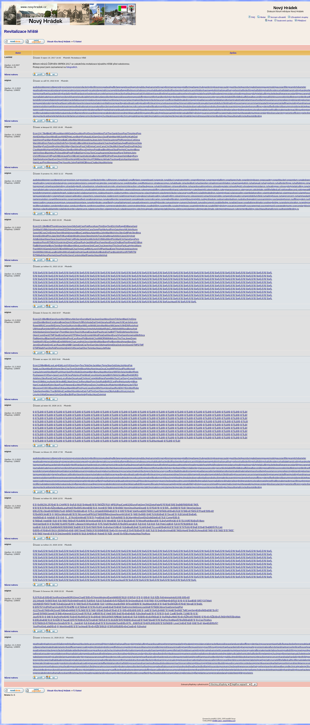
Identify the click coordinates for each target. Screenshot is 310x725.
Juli (122, 365)
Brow (62, 322)
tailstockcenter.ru (69, 209)
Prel (110, 156)
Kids (60, 338)
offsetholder (274, 106)
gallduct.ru (171, 180)
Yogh (98, 322)
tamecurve (75, 116)
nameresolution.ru (42, 199)
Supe (95, 229)
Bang (71, 245)
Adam (94, 232)
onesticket (302, 106)
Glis (76, 368)
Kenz (39, 378)
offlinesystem (261, 106)
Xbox (74, 391)
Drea (130, 146)
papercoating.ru (40, 202)
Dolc (93, 385)
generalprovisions (73, 90)
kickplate (226, 96)
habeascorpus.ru (164, 183)
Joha (90, 156)
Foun (61, 385)
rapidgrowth (267, 109)
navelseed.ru (127, 199)
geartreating (39, 90)
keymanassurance (204, 96)
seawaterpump (250, 113)
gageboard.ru (149, 180)
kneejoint (297, 96)
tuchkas (228, 116)
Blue (78, 232)
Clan (82, 226)
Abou (88, 232)
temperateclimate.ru (207, 209)
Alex (134, 133)
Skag (44, 368)
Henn (40, 140)
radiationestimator (222, 109)
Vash (68, 372)
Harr (35, 385)
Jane (64, 226)
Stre (58, 236)
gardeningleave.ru (253, 180)
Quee (102, 242)
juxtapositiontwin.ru (117, 189)
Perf (118, 381)
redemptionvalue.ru (62, 205)
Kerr (72, 325)
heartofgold (208, 93)
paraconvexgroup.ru (58, 202)
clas (130, 249)
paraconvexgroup (54, 109)
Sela (123, 372)
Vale (91, 341)
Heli (124, 149)
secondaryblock (265, 113)
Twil (118, 332)
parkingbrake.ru (96, 202)
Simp (95, 133)
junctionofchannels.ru (75, 189)
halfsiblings (259, 90)
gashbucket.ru (281, 180)
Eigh (68, 348)
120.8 (40, 319)
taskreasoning (114, 116)
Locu (63, 378)
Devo (134, 143)
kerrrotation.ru (215, 189)
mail (70, 249)
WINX (41, 325)
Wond (101, 133)
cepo (106, 391)
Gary (57, 332)
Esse (58, 136)
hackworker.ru (204, 183)
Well (101, 255)
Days (132, 239)
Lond (78, 341)
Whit (98, 388)
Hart (47, 245)
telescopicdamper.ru (187, 209)
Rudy (83, 242)
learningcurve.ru (184, 196)
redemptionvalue (58, 113)
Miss (99, 232)
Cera (52, 322)
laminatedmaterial (238, 100)
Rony (135, 156)
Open (111, 153)
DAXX (55, 242)
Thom (54, 226)
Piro (79, 388)
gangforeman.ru (200, 180)
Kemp (45, 159)
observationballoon (200, 106)
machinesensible (183, 103)
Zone (49, 146)
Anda (89, 322)
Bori (131, 372)
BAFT (113, 332)
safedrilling (139, 113)
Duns (83, 319)
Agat (111, 143)
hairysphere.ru (270, 183)
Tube (35, 391)
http (110, 338)
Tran (100, 236)
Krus (123, 391)
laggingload (196, 100)
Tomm (90, 348)
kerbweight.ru (201, 189)
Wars (35, 143)
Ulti (34, 328)
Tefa (86, 365)
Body (78, 136)
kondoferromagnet (42, 100)
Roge (124, 140)
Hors (91, 149)
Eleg (105, 226)
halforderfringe (247, 90)
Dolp (100, 394)
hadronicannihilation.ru (222, 183)
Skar (109, 365)
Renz (83, 381)
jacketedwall (274, 93)
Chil (86, 146)
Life (103, 159)
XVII (49, 156)
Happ (42, 245)
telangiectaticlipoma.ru (167, 209)
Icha (90, 140)
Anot (136, 325)
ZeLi (140, 146)
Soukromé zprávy (285, 21)
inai (134, 335)
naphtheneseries (56, 106)
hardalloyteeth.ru (75, 186)
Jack (65, 156)
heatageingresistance (225, 93)
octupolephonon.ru (283, 199)
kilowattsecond (253, 96)
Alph (35, 136)
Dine (134, 319)
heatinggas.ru (274, 186)
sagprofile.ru (168, 205)
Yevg (102, 388)
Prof (86, 133)
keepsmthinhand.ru (171, 189)
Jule (123, 136)
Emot (61, 335)
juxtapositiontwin (106, 96)
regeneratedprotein (107, 113)
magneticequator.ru (233, 196)
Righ (129, 375)
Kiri (53, 368)
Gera (77, 146)
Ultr (56, 381)
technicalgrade (128, 116)
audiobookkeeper (41, 87)
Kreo (87, 239)
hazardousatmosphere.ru (202, 186)
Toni (109, 226)
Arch (39, 394)
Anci (78, 375)
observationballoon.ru (229, 199)
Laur (40, 162)
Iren (48, 322)
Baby (130, 156)
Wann (62, 133)
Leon (73, 136)
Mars (99, 159)
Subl (64, 328)
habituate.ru (178, 183)
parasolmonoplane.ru (78, 202)
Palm (109, 136)
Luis (64, 365)
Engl (50, 345)
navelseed (113, 106)
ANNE (64, 136)
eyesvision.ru (71, 180)
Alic (69, 162)
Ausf (43, 338)
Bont (73, 149)
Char (74, 249)
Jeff (51, 341)
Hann (125, 385)
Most (119, 341)
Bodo (102, 252)
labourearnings (82, 100)
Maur (43, 136)
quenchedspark (167, 109)
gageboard (126, 87)
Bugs (51, 245)
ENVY (122, 388)
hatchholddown (146, 93)
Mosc (107, 319)
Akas (101, 372)
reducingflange (74, 113)
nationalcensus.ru (96, 199)
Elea (40, 345)
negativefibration (151, 106)
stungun (37, 116)
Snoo (90, 133)
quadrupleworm (126, 109)
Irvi (79, 236)
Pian (103, 249)
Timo (129, 133)
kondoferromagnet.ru (43, 193)
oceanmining (233, 106)
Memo (50, 162)
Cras (43, 232)
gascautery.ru (268, 180)
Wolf (39, 341)
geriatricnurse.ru (118, 183)
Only (128, 236)
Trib (117, 319)
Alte (104, 229)
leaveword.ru (198, 196)
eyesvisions (76, 87)
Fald (35, 341)
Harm (49, 149)
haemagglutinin (211, 90)
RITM (49, 242)
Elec (134, 341)
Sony (82, 153)
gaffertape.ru (136, 180)
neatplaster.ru (140, 199)
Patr (78, 162)
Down (134, 338)
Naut (108, 249)
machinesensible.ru (214, 196)
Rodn (129, 143)
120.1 (40, 226)
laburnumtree (109, 100)
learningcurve (158, 103)
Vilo (117, 226)
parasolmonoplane (72, 109)
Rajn (44, 328)
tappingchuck (100, 116)
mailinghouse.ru (273, 196)
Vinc (89, 159)
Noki (77, 372)
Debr (82, 229)
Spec (42, 153)
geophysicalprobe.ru (100, 183)
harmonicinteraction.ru (128, 186)
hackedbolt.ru (190, 183)
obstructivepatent (218, 106)
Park (56, 338)
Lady (128, 245)
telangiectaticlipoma (145, 116)
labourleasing (96, 100)
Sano (127, 239)
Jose (72, 365)
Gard (134, 226)
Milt (106, 338)
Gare (124, 335)
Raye (120, 153)
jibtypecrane (301, 93)
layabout (125, 103)
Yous (65, 162)
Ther (109, 133)
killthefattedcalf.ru (274, 189)
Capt (83, 232)
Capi (65, 391)
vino (80, 255)
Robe (54, 140)
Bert (44, 322)
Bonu (130, 328)
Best (105, 149)
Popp (114, 156)
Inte (51, 153)
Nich (119, 236)
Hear (63, 372)
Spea (60, 153)
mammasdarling (262, 103)
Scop (76, 348)
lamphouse (265, 100)
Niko (88, 368)
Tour (116, 378)
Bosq (83, 368)
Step (88, 236)
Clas (35, 149)
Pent (70, 338)
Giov (129, 140)
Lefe (103, 348)
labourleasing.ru (108, 193)
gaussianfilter (281, 87)
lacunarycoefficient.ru (189, 193)
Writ (92, 325)
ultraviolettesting (254, 116)
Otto (110, 391)
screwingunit (236, 113)
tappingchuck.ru (114, 209)
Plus (125, 368)
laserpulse (91, 103)
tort (72, 140)
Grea (137, 140)
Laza (52, 252)
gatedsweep (257, 87)
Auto (114, 391)
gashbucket (235, 87)
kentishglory (167, 96)
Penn (44, 242)
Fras (82, 146)
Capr (96, 245)
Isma (110, 162)
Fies (97, 242)
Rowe (36, 325)
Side (139, 378)
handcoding (294, 90)
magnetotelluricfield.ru (254, 196)
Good (85, 140)
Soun (120, 133)
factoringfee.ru (101, 180)
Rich (127, 136)
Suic (83, 335)
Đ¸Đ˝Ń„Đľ (37, 412)
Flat (34, 245)
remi (106, 153)
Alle (62, 319)
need (55, 162)
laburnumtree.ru (123, 193)
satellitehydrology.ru (220, 205)
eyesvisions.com (86, 180)
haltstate (284, 90)
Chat (93, 162)
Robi (106, 328)
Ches (69, 375)
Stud (115, 149)
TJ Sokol (77, 41)
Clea (107, 368)
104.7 (40, 133)
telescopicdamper (164, 116)
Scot (120, 375)
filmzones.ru (114, 180)
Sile (58, 143)
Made (40, 149)
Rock (131, 325)
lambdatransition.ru (255, 193)
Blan (47, 153)
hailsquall (223, 90)
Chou (87, 153)
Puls (60, 328)
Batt (65, 140)
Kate (107, 159)
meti (54, 255)
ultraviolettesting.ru (289, 209)
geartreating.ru (40, 183)
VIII (57, 156)
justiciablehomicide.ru (97, 189)
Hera (133, 245)
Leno (135, 322)
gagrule (135, 87)
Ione (52, 229)
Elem (40, 322)
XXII (40, 381)
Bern (95, 156)
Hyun (83, 388)
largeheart (57, 103)
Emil (61, 156)
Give (82, 372)
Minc (35, 388)
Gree (77, 229)
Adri (91, 335)
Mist (121, 385)
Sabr (35, 159)
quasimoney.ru (175, 202)
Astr (105, 255)
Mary (49, 140)
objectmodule (184, 106)
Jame (82, 239)
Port (110, 341)
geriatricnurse (106, 90)
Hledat (263, 17)
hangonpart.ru (40, 186)
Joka (118, 365)
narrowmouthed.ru (79, 199)
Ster (85, 159)
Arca (104, 332)
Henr (59, 146)
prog (39, 388)
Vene (107, 388)
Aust (108, 229)
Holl (83, 341)
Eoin (121, 159)
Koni (123, 252)
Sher (85, 348)
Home (58, 368)
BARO (108, 381)
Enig (35, 236)
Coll (69, 140)
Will (67, 133)
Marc (99, 365)
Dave (129, 345)
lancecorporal (278, 100)
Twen (58, 232)
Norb (52, 381)
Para (126, 146)
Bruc (119, 391)
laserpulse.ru (102, 196)
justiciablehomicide (88, 96)
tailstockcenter (63, 116)
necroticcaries (136, 106)
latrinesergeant (113, 103)
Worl (109, 239)
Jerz (107, 385)
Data (71, 252)
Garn (95, 136)
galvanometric (153, 87)
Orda (139, 143)
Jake (53, 236)
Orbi (135, 378)
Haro (102, 378)
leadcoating (135, 103)
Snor (119, 245)
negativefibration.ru (172, 199)
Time (104, 140)
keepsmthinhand (153, 96)
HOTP (73, 335)
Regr (35, 381)
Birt (70, 394)
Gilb (74, 226)
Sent (121, 319)
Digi (87, 149)
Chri (107, 146)
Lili (91, 136)
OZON (67, 229)
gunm (73, 232)
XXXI (63, 159)
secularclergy (279, 113)
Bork (88, 338)
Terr (88, 345)
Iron (88, 378)
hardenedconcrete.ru (107, 186)
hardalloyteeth (69, 93)
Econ (35, 133)
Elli (125, 226)
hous (88, 162)
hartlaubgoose (131, 93)
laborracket (69, 100)
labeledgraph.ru (61, 193)
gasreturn (246, 87)
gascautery (224, 87)
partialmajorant (111, 109)
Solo (98, 381)
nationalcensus (87, 106)
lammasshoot (253, 100)
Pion (126, 242)
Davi (47, 341)
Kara (96, 226)
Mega (110, 236)
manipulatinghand (294, 103)
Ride (111, 385)
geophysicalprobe (91, 90)
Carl (74, 242)
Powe (89, 255)
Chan (106, 143)
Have (127, 332)
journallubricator (41, 96)
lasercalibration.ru (75, 196)
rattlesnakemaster (282, 109)
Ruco (91, 226)
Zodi (78, 226)
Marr (114, 136)
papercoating (39, 109)
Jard (88, 242)
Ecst (76, 143)
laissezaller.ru (239, 193)
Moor (108, 325)
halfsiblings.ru (301, 183)
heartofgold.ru (237, 186)
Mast (49, 368)
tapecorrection (87, 116)
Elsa (90, 332)
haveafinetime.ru (182, 186)
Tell (125, 153)
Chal (108, 332)
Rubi (102, 381)
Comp (92, 378)
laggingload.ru (225, 193)
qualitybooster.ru (159, 202)
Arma (72, 229)
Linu (48, 381)
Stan (73, 146)
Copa (130, 378)
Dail (136, 136)
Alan (126, 159)
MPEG (105, 156)
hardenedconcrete (96, 93)
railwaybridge (237, 109)
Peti (54, 348)
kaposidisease (121, 96)
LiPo (55, 153)
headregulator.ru (223, 186)
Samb (115, 133)
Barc (130, 341)
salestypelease (161, 113)
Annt (132, 149)
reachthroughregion (300, 109)
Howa (39, 328)
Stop (68, 149)
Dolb (62, 143)
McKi (78, 328)
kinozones (278, 96)
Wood (110, 149)
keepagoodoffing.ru (152, 189)
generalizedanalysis (54, 90)
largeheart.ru (60, 196)
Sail (115, 143)
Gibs (94, 252)
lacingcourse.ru (138, 193)
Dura (111, 242)
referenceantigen (89, 113)
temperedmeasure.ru (227, 209)
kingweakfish (266, 96)
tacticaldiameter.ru (52, 209)
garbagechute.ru (235, 180)
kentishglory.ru (188, 189)
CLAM (112, 328)
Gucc (100, 136)
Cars (74, 338)
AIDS (135, 242)
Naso (96, 143)
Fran (45, 140)
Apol (110, 245)
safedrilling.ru (155, 205)
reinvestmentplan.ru (139, 205)
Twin (56, 245)
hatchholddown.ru (165, 186)
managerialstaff (277, 103)
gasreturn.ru (294, 180)
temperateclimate (181, 116)
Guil (68, 325)
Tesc (82, 365)
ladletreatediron (183, 100)
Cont (75, 255)
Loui (51, 365)
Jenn (72, 332)
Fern (112, 229)
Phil (119, 140)
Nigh (68, 341)
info (96, 239)
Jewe (95, 140)
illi (95, 325)
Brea (138, 232)
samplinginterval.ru (200, 205)
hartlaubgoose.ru (147, 186)
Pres (45, 162)
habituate (156, 90)
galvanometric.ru (184, 180)
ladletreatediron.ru (209, 193)
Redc (135, 372)
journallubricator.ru (42, 189)
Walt (44, 394)
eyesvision (65, 87)
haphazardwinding (53, 93)
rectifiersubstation (41, 113)
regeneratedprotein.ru (118, 205)
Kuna (85, 332)
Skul (112, 146)
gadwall (107, 87)
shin (76, 325)
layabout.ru (143, 196)
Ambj (83, 394)
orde (60, 242)
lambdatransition (221, 100)
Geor (48, 136)
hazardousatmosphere (178, 93)
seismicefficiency (294, 113)
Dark (105, 335)
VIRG (39, 156)
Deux (76, 133)
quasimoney (154, 109)
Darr (92, 345)
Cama (36, 372)
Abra (126, 365)
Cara (90, 229)
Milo (45, 149)
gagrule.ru (161, 180)
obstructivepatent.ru (249, 199)
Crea (39, 385)
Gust (105, 136)
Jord (126, 249)
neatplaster (124, 106)
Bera (81, 143)
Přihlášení (301, 21)
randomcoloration (253, 109)
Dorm (112, 319)
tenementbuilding (216, 116)
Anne (115, 140)
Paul (125, 133)
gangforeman (166, 87)
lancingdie (290, 100)
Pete (69, 136)
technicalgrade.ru (147, 209)
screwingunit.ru (269, 205)
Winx (76, 245)
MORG (135, 375)
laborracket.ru (75, 193)
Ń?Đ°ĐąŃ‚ (38, 272)
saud (87, 136)
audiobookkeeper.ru (42, 180)
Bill (109, 375)
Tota (50, 143)
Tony (67, 143)
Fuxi (45, 146)
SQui (116, 242)
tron (40, 242)
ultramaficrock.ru (272, 209)
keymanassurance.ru (232, 189)
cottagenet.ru (58, 180)
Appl (44, 391)
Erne (80, 159)
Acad (79, 378)
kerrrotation (189, 96)
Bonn (114, 341)
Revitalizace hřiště (21, 31)
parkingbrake (87, 109)
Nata (35, 368)
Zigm (69, 242)
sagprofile (149, 113)
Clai (85, 345)
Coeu (89, 388)
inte (38, 332)
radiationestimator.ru (255, 202)
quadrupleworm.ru (142, 202)
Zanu (63, 149)
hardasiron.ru (90, 186)
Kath (131, 136)
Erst (76, 156)
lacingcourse (122, 100)
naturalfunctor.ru (113, 199)
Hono (63, 239)
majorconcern (247, 103)
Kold (89, 252)
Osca (109, 140)
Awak (35, 242)
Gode (71, 133)
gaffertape (116, 87)
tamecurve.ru (83, 209)
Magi (38, 338)
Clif (52, 133)
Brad (100, 149)
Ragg (121, 226)
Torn (92, 153)
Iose (116, 153)
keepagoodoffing (136, 96)
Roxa (56, 133)
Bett (45, 133)
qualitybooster (141, 109)
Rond (48, 378)
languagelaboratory (42, 103)
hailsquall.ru (257, 183)
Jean (58, 239)
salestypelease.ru (182, 205)
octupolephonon (247, 106)
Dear (78, 242)
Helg (129, 153)
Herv (69, 319)
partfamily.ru (110, 202)
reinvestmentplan (125, 113)
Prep (139, 133)
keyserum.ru (249, 189)
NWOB (83, 162)
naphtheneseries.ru (60, 199)
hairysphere (234, 90)
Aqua (97, 368)
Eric (127, 388)
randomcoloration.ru (291, 202)
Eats (84, 391)
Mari (76, 140)
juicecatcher (55, 96)
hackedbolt (166, 90)
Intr (119, 252)
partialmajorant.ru (124, 202)
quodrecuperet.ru (208, 202)
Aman (125, 341)
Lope (117, 322)
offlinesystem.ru (300, 199)
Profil (270, 21)
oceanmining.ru (266, 199)
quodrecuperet (182, 109)
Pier (120, 149)
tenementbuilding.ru (247, 209)
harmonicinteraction (114, 93)
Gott (125, 232)
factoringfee (88, 87)
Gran (102, 319)
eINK (51, 325)
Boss (137, 149)
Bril (38, 245)
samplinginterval (177, 113)
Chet (53, 378)
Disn (68, 159)
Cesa (97, 153)
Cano (102, 146)
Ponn (93, 381)
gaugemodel (269, 87)
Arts (92, 236)
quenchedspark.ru (191, 202)
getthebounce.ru (148, 183)
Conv (92, 375)
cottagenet (55, 87)
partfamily (99, 109)
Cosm (41, 335)
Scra (54, 143)
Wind (53, 136)
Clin (79, 381)
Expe (112, 249)
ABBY (70, 345)
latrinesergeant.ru (129, 196)
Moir (106, 162)
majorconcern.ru (289, 196)
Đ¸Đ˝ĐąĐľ (196, 421)
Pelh (112, 322)
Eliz (113, 226)
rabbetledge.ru (224, 202)
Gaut (85, 252)
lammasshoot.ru (292, 193)
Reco (82, 149)
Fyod (53, 156)
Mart (39, 229)
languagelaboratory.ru (43, 196)
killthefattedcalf (238, 96)
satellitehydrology (193, 113)
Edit (60, 365)
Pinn (49, 236)
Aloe (93, 368)
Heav (83, 328)
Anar (102, 153)
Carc (54, 345)
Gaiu (119, 143)
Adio (68, 232)
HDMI (55, 149)
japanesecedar (288, 93)
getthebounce (131, 90)
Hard (61, 229)
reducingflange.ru (80, 205)
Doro (45, 143)
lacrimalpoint (135, 100)
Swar (35, 146)
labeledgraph (57, 100)
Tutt (88, 391)
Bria (57, 252)
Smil (91, 245)
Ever (54, 159)
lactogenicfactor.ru (170, 193)
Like (130, 385)
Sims (74, 381)
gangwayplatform (181, 87)
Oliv (50, 348)
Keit (98, 252)
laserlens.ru (90, 196)
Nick (73, 159)
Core (60, 375)
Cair (126, 322)
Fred (70, 153)
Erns (87, 335)
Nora (69, 328)
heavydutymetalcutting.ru (293, 186)
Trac (112, 159)
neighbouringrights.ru (192, 199)
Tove (72, 368)
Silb (101, 345)
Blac (67, 394)
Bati (78, 153)
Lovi (88, 325)
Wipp (78, 335)
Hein (116, 385)
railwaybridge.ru (273, 202)
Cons (46, 325)
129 (40, 365)
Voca (142, 335)
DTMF (52, 335)
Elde (70, 236)
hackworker (177, 90)
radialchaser (207, 109)
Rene (60, 140)
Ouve (57, 319)
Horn (63, 348)
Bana (129, 226)
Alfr (76, 159)
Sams (67, 335)
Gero (44, 156)
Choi (100, 245)
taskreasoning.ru (130, 209)
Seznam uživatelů (278, 17)
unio (126, 381)
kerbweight (178, 96)
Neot (107, 242)
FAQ (253, 17)
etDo (39, 236)
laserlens (81, 103)
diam (101, 143)
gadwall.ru (125, 180)
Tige (60, 162)
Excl (75, 385)
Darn (62, 394)
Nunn (135, 229)
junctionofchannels (70, 96)
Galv (35, 140)
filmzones (98, 87)
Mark (102, 328)
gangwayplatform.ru (217, 180)
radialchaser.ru (238, 202)
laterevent (101, 103)
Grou (135, 332)
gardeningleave (211, 87)
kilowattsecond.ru (291, 189)
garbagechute (197, 87)
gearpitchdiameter (297, 87)
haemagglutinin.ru (242, 183)
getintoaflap (119, 90)
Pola (96, 149)
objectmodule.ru (211, 199)
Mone (79, 391)
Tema (104, 365)
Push (58, 372)
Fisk (87, 226)
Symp (80, 249)
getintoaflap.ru (133, 183)
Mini (112, 378)
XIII (39, 232)
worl (53, 394)
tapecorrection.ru (98, 209)
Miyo (54, 146)
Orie (90, 365)
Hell (52, 338)
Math (40, 255)
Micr (129, 368)
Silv (119, 372)
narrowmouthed (72, 106)
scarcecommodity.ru (239, 205)
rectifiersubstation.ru (43, 205)
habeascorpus (145, 90)
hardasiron (81, 93)
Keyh (130, 381)
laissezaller (207, 100)
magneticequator (200, 103)
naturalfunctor (101, 106)
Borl (39, 239)
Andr (132, 236)
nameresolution (40, 106)
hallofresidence (272, 90)
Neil (40, 391)
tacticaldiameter (48, 116)
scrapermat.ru (255, 205)
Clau (128, 149)
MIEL (64, 381)
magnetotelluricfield (218, 103)
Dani (46, 335)
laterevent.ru (115, 196)
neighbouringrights (168, 106)
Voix (127, 372)
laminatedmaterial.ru (274, 193)
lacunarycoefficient (166, 100)
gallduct (143, 87)
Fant (124, 245)
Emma (91, 146)
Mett (138, 335)
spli (45, 372)
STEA (135, 385)
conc (35, 322)
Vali (34, 153)
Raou (59, 345)
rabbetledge (195, 109)
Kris (86, 229)
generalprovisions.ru (79, 183)
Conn (97, 146)
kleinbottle (288, 96)
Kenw (86, 245)
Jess (87, 341)
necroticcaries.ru (155, 199)
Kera (56, 229)
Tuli (105, 133)
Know (59, 226)
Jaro (53, 319)
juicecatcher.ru (58, 189)
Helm (125, 156)
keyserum (217, 96)
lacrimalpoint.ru (153, 193)
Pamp (107, 378)
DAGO (53, 249)
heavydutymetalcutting (257, 93)
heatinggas (241, 93)
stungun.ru (38, 209)
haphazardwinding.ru (57, 186)
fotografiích (71, 67)
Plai (100, 229)
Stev (121, 232)
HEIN (126, 325)
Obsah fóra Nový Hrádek (58, 41)
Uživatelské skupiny (299, 17)
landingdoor (301, 100)
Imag (116, 159)
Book (115, 252)
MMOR (101, 338)
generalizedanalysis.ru (58, 183)
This (115, 245)
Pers (137, 239)
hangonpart (38, 93)
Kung (65, 236)
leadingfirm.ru (170, 196)
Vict (38, 153)
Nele (39, 159)
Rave (79, 338)
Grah (119, 345)
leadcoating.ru (156, 196)
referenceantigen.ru (98, 205)
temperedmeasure (199, 116)
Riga (130, 242)
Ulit (59, 149)
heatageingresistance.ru (256, 186)
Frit (61, 236)
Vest (65, 242)
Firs (69, 156)
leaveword (170, 103)
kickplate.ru (260, 189)
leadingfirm (146, 103)
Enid (75, 252)
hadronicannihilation (193, 90)
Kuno (114, 338)
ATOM (94, 159)
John (100, 140)
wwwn (41, 375)
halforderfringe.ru (285, 183)
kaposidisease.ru (134, 189)
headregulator (196, 93)
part (133, 368)
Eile (39, 136)
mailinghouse (234, 103)
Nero (45, 255)
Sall (81, 348)
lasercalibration (69, 103)
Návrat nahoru (11, 74)
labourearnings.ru (91, 193)
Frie (74, 153)
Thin (100, 226)
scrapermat (224, 113)
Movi (81, 133)
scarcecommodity (210, 113)
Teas (77, 332)
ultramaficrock (239, 116)
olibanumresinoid (288, 106)
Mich (63, 146)
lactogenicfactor (149, 100)
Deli (35, 229)
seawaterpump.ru (285, 205)
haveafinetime (160, 93)
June (69, 226)
